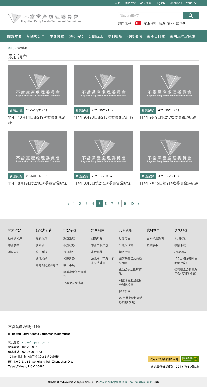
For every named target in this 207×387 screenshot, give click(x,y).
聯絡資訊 (13, 251)
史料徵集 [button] (115, 36)
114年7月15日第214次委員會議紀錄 (169, 183)
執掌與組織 (15, 238)
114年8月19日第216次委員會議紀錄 (37, 183)
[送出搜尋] (191, 15)
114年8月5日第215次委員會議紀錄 (102, 183)
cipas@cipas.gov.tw (35, 342)
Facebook (175, 3)
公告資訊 (41, 251)
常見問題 (145, 3)
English (160, 3)
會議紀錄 (41, 258)
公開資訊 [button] (96, 36)
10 (132, 203)
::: (2, 2)
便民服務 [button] (134, 36)
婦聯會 (181, 23)
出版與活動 (126, 245)
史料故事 (152, 245)
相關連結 (180, 251)
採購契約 (124, 291)
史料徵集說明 (155, 238)
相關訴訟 (69, 258)
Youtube (191, 3)
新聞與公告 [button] (36, 36)
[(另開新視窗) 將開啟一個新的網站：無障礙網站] (190, 359)
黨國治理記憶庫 (182, 36)
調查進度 (69, 238)
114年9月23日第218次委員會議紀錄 (103, 117)
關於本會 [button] (14, 36)
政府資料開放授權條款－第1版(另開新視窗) (126, 382)
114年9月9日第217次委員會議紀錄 (168, 117)
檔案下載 (180, 245)
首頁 (118, 3)
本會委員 (13, 245)
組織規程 (96, 238)
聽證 (162, 23)
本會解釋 (96, 251)
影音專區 (124, 238)
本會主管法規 (99, 245)
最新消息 (41, 238)
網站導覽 (130, 3)
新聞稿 (40, 245)
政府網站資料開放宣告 (164, 359)
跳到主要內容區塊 (14, 2)
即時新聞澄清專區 (47, 265)
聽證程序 (69, 245)
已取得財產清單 (73, 282)
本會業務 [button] (57, 36)
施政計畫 (124, 251)
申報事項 (69, 265)
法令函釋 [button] (76, 36)
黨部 (170, 23)
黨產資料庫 (150, 23)
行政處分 (69, 251)
